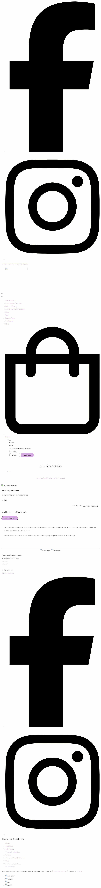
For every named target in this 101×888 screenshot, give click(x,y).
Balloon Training (11, 306)
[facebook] (52, 151)
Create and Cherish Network (15, 309)
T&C (6, 315)
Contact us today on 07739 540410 (14, 264)
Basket (14, 455)
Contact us (9, 321)
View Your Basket (42, 478)
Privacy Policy (10, 318)
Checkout (27, 455)
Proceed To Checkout (57, 478)
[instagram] (52, 260)
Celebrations (9, 300)
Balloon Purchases (11, 472)
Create (80, 871)
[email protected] (7, 573)
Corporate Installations (13, 303)
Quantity (4, 512)
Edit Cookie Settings (59, 871)
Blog (7, 312)
